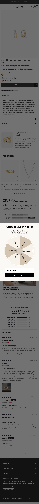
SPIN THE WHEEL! (19, 275)
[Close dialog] (37, 224)
